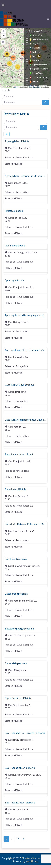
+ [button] (4, 31)
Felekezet (35, 31)
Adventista (37, 35)
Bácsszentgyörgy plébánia (19, 628)
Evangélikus (37, 73)
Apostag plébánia (14, 280)
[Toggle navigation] (3, 4)
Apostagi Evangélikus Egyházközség (24, 350)
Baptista (36, 48)
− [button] (4, 35)
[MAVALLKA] (14, 18)
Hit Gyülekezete (39, 85)
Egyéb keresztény (40, 68)
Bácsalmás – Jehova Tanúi (19, 454)
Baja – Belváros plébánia (18, 698)
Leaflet (15, 87)
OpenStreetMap (35, 87)
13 (17, 838)
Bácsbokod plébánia (16, 558)
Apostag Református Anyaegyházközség (27, 315)
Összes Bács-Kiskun (16, 113)
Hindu (35, 81)
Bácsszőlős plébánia (16, 663)
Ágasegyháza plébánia (17, 141)
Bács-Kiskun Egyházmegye (19, 384)
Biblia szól (36, 52)
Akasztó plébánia (14, 210)
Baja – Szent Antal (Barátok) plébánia (25, 732)
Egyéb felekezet (39, 64)
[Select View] (6, 134)
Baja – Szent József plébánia (20, 802)
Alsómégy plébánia (15, 245)
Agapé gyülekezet (40, 39)
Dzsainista (37, 60)
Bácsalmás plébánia (15, 489)
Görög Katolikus (39, 77)
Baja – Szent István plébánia (20, 767)
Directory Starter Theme (35, 858)
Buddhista (37, 56)
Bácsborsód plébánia (16, 593)
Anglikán (36, 43)
